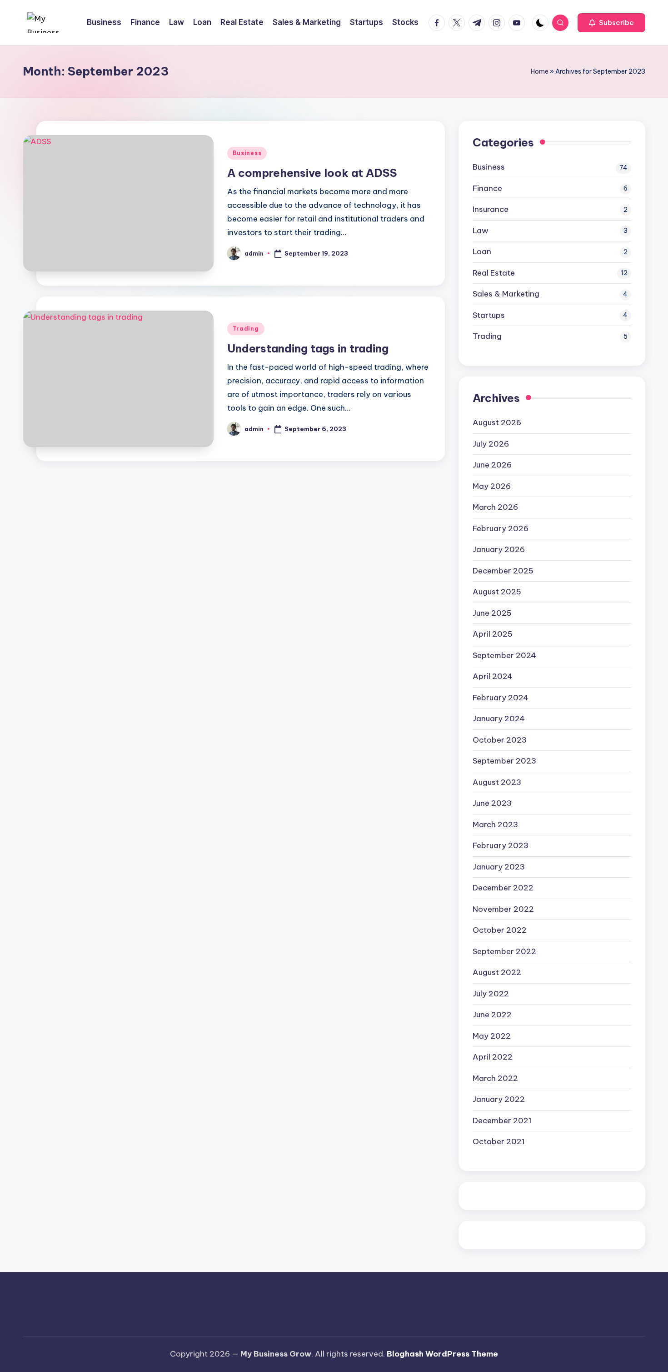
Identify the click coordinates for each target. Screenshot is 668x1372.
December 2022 (503, 888)
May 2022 (492, 1036)
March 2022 (495, 1078)
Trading (246, 328)
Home (539, 71)
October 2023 (500, 740)
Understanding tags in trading (308, 348)
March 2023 (495, 824)
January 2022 (499, 1099)
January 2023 (499, 867)
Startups (489, 315)
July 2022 (491, 994)
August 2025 (497, 592)
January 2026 (499, 549)
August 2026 (497, 422)
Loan (482, 251)
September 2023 (504, 761)
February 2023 (500, 845)
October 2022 (500, 930)
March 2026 (495, 507)
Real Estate (494, 273)
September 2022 (504, 951)
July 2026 (491, 444)
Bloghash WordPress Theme (442, 1354)
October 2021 (499, 1141)
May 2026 (492, 486)
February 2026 (500, 528)
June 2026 (492, 465)
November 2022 (503, 909)
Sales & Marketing (506, 294)
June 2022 (492, 1015)
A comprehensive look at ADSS (312, 173)
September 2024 (504, 655)
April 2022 (493, 1057)
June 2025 (492, 613)
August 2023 (497, 782)
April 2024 (493, 676)
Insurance (490, 209)
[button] (611, 22)
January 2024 (499, 719)
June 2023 (492, 803)
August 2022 (497, 972)
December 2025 (503, 571)
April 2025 (493, 634)
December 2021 (502, 1121)
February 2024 (500, 698)
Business (247, 153)
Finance (487, 188)
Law (481, 231)
